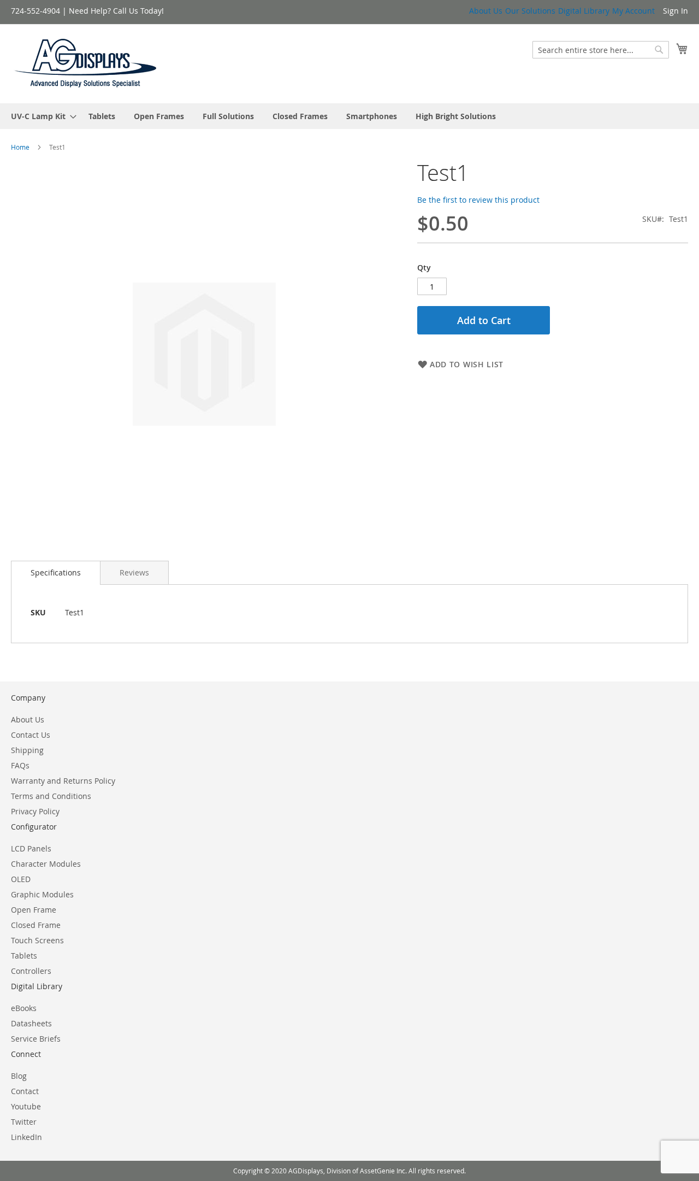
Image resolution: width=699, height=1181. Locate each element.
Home (20, 147)
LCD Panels (31, 848)
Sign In (675, 10)
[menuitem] (40, 116)
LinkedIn (26, 1137)
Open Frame (33, 909)
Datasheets (31, 1023)
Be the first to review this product (478, 200)
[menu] (349, 116)
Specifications (56, 572)
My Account (633, 10)
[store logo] (86, 63)
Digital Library (583, 10)
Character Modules (46, 864)
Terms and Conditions (51, 796)
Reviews (134, 572)
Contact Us (30, 735)
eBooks (24, 1008)
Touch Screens (37, 940)
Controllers (31, 971)
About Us (485, 10)
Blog (19, 1076)
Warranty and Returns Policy (63, 780)
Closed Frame (36, 925)
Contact (25, 1091)
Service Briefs (36, 1038)
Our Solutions (530, 10)
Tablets (24, 955)
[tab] (55, 573)
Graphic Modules (42, 894)
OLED (21, 879)
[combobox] (600, 49)
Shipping (27, 750)
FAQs (20, 765)
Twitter (24, 1122)
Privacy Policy (35, 811)
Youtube (26, 1106)
